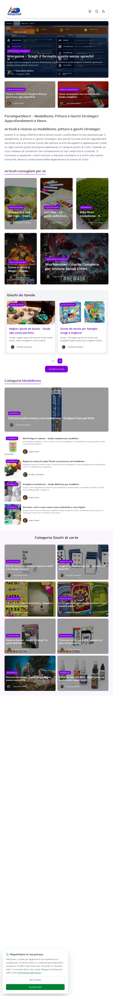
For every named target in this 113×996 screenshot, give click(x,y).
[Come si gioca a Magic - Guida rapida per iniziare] (21, 258)
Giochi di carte (13, 561)
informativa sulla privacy (29, 972)
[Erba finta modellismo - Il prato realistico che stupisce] (92, 203)
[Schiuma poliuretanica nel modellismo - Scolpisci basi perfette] (57, 410)
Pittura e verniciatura (16, 89)
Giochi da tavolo (16, 207)
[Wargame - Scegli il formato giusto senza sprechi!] (57, 49)
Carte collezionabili (17, 262)
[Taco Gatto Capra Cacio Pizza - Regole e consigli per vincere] (30, 599)
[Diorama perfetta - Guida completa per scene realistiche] (30, 673)
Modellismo (86, 207)
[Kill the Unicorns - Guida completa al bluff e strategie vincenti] (30, 562)
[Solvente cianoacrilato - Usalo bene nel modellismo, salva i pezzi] (82, 673)
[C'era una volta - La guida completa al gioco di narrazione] (82, 636)
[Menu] (90, 11)
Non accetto (35, 980)
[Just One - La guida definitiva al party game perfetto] (56, 203)
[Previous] (53, 360)
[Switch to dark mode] (103, 11)
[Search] (96, 11)
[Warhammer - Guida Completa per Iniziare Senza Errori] (74, 258)
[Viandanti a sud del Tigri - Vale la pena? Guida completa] (21, 203)
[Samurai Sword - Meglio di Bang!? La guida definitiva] (30, 636)
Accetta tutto (35, 987)
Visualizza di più (56, 369)
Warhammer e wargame (18, 51)
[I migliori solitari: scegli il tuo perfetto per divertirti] (82, 562)
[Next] (60, 360)
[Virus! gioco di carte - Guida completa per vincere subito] (82, 599)
